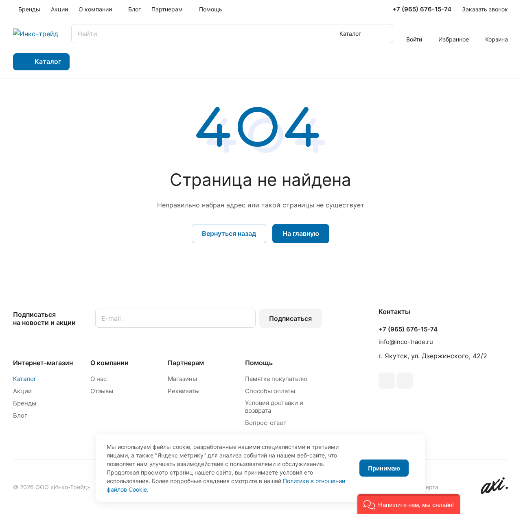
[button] (408, 504)
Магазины (182, 379)
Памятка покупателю (276, 379)
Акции (22, 391)
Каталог (25, 379)
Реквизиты (183, 391)
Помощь (259, 363)
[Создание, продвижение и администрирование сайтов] (494, 491)
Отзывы (101, 391)
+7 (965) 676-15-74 (421, 9)
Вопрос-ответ (266, 423)
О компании (109, 363)
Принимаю (384, 468)
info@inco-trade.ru (406, 342)
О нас (98, 379)
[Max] (404, 380)
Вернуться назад (229, 233)
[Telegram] (387, 380)
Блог (20, 415)
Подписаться (290, 318)
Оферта (427, 487)
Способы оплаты (270, 391)
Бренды (24, 403)
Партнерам (186, 363)
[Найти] (383, 33)
